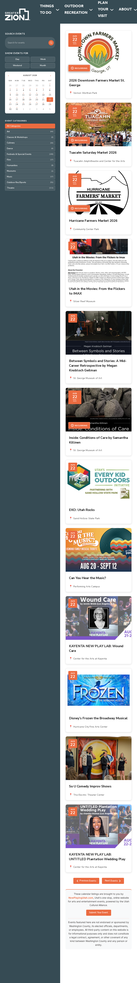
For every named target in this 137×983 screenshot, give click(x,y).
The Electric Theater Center (88, 794)
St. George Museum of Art (87, 378)
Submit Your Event (98, 912)
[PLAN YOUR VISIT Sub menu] (112, 10)
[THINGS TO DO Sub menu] (57, 10)
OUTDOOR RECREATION (75, 10)
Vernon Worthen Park (85, 93)
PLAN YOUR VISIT (103, 9)
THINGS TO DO (47, 10)
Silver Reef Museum (84, 301)
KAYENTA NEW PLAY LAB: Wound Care (96, 648)
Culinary (30, 142)
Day (17, 59)
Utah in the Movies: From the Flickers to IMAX (97, 291)
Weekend (17, 65)
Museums (30, 171)
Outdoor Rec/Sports (30, 182)
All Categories (14, 126)
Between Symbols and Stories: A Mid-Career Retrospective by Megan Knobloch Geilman (97, 366)
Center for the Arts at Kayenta (90, 658)
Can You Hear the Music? (87, 578)
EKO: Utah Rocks (82, 510)
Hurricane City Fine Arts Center (90, 726)
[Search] (51, 42)
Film (30, 159)
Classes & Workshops (30, 137)
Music (30, 176)
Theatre (30, 188)
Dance (30, 148)
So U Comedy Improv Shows (90, 786)
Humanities (30, 165)
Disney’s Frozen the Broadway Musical (98, 718)
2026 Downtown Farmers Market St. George (97, 82)
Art (30, 131)
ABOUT (125, 10)
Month (43, 65)
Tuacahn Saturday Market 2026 (93, 152)
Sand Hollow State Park (86, 518)
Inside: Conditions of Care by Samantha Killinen (98, 440)
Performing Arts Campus (86, 586)
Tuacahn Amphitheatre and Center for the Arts (99, 161)
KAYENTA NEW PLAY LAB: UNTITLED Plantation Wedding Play (97, 856)
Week (43, 59)
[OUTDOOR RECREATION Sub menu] (91, 10)
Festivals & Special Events (30, 154)
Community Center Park (86, 229)
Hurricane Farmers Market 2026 (93, 220)
